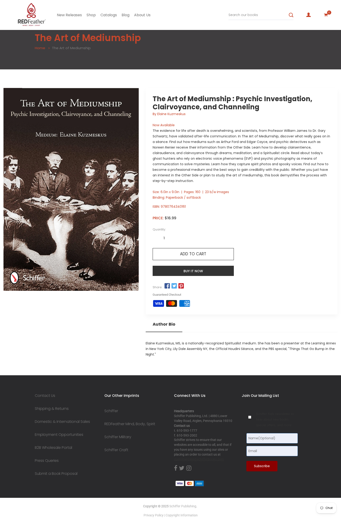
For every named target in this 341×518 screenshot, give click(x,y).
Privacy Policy (154, 515)
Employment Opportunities (59, 435)
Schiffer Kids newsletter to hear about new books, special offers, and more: (275, 419)
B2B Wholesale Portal (53, 448)
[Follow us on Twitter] (174, 286)
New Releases (69, 15)
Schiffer (111, 411)
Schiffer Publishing (182, 506)
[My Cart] (326, 15)
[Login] (308, 15)
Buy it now (193, 271)
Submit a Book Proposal (56, 474)
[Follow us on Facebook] (167, 286)
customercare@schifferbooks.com (199, 459)
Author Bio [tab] (164, 324)
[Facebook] (175, 468)
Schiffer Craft (116, 450)
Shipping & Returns (52, 409)
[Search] (291, 15)
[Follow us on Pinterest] (181, 286)
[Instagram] (188, 468)
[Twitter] (181, 468)
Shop (91, 15)
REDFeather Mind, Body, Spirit (129, 424)
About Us (142, 15)
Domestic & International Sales (62, 422)
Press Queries (47, 461)
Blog (125, 15)
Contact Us (45, 396)
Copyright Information (182, 515)
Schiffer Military (117, 437)
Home (40, 47)
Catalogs (108, 15)
